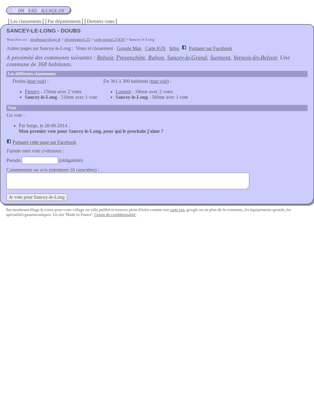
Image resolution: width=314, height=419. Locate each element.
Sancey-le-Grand (187, 57)
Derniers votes (101, 21)
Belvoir (105, 57)
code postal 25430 (109, 39)
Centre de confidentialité (115, 214)
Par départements (64, 21)
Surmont (220, 57)
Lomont (123, 91)
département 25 (77, 39)
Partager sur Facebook (210, 48)
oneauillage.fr (38, 10)
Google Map (129, 48)
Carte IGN (155, 48)
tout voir (36, 81)
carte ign (177, 209)
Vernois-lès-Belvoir (255, 57)
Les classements (25, 21)
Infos (174, 48)
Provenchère (130, 57)
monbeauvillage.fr (45, 39)
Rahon (156, 57)
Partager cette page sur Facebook (44, 142)
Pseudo (13, 160)
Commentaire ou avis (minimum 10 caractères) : (52, 169)
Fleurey (32, 91)
